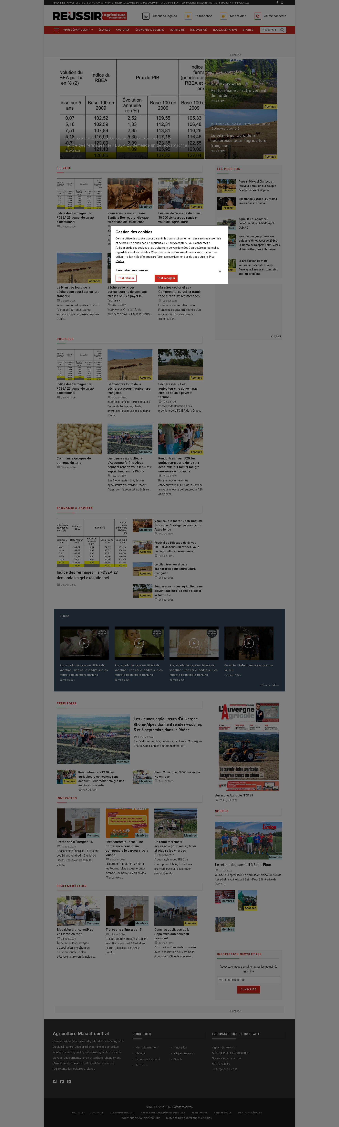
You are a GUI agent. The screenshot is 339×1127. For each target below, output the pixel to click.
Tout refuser (126, 278)
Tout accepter (166, 278)
